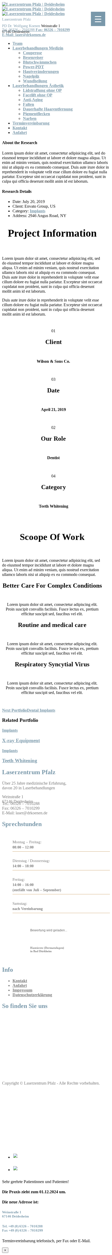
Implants (37, 211)
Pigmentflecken (36, 114)
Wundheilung (35, 81)
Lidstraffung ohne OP (42, 90)
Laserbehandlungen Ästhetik (38, 85)
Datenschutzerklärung (32, 995)
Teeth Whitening (19, 760)
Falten (28, 104)
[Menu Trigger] (98, 19)
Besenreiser (33, 57)
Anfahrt (20, 132)
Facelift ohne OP (37, 95)
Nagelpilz (31, 76)
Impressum (22, 990)
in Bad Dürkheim (47, 949)
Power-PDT (33, 67)
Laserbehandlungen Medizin (38, 48)
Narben (29, 118)
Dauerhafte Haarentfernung (48, 109)
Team (17, 43)
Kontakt (20, 128)
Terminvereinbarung (31, 123)
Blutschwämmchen (40, 62)
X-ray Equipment (21, 740)
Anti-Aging (33, 99)
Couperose (32, 53)
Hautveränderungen (41, 71)
